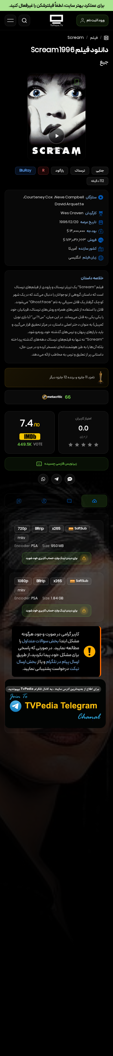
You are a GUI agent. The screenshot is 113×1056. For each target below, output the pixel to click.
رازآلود (59, 170)
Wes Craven (72, 213)
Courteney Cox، (38, 197)
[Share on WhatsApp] (43, 479)
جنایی (100, 170)
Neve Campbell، (69, 197)
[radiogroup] (83, 444)
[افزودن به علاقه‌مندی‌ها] (77, 82)
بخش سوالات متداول (40, 641)
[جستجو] (24, 20)
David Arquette (69, 204)
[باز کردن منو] (10, 20)
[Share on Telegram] (56, 479)
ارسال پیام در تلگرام (62, 661)
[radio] (70, 444)
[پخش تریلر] (56, 136)
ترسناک (80, 170)
